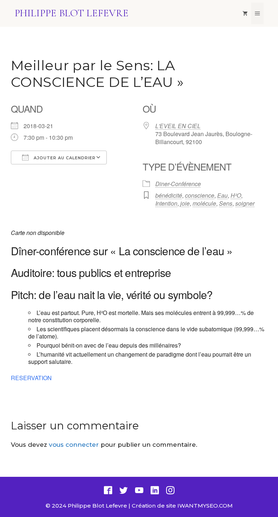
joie (185, 203)
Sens (225, 203)
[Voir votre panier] (245, 13)
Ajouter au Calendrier (64, 157)
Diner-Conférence (178, 184)
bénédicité (168, 195)
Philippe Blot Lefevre (71, 13)
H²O (236, 195)
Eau (222, 195)
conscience (199, 195)
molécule (204, 203)
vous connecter (74, 444)
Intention (166, 203)
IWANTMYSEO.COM (205, 505)
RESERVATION (31, 378)
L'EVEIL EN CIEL (178, 126)
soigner (244, 203)
